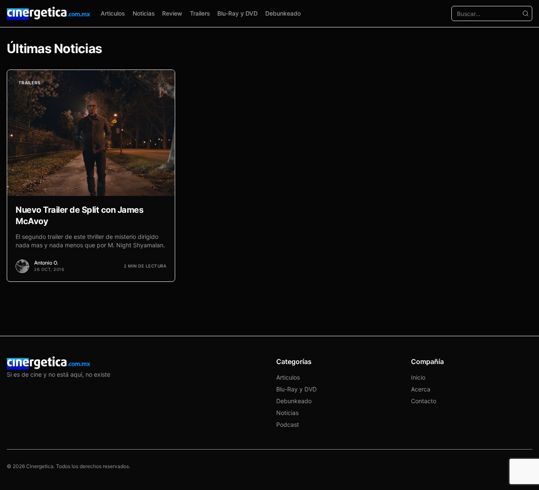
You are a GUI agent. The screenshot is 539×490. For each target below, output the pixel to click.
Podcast (287, 424)
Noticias (144, 13)
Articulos (113, 13)
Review (172, 13)
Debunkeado (283, 13)
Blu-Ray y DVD (237, 13)
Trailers (200, 13)
